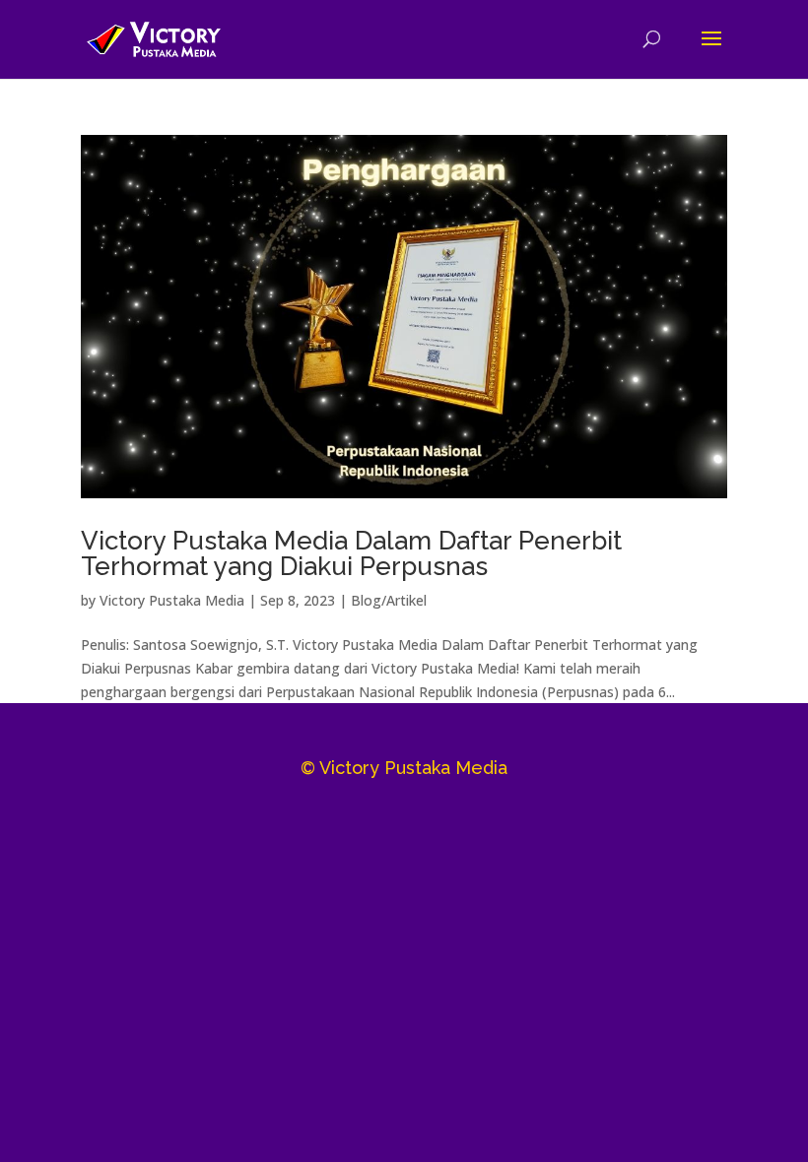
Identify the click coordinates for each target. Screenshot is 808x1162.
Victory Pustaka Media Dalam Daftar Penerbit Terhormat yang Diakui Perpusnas (351, 553)
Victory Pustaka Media (172, 600)
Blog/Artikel (389, 600)
